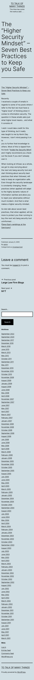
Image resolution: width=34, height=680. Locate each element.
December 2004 (7, 498)
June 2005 (5, 480)
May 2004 (5, 520)
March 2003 (6, 564)
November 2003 (7, 539)
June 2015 (5, 349)
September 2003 (7, 545)
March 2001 (5, 638)
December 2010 (7, 368)
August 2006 (6, 436)
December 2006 (7, 424)
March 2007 (6, 415)
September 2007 (7, 402)
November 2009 (7, 377)
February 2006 (7, 455)
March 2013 (5, 352)
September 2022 (7, 334)
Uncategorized (17, 247)
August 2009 (6, 380)
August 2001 (6, 623)
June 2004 (5, 517)
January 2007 (6, 421)
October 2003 (6, 542)
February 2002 (7, 604)
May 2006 (5, 446)
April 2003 (5, 561)
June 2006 (5, 443)
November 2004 (7, 502)
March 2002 (6, 601)
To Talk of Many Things (15, 667)
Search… (4, 309)
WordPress (21, 672)
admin (6, 244)
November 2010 (7, 371)
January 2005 (6, 495)
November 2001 (7, 613)
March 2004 (6, 526)
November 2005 (7, 464)
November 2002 (7, 576)
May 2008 (5, 393)
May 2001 (5, 632)
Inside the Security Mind (20, 150)
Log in (3, 647)
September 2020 (7, 337)
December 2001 (7, 610)
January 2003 (6, 570)
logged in (16, 265)
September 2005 (7, 471)
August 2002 (6, 585)
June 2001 (5, 629)
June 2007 (5, 405)
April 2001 (5, 635)
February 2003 (7, 567)
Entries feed (6, 650)
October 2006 (6, 430)
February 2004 (7, 529)
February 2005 (7, 492)
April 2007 (5, 411)
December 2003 (7, 536)
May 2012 (5, 356)
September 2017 (7, 340)
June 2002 (5, 592)
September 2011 (7, 362)
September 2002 (7, 582)
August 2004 (6, 511)
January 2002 (6, 607)
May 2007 (5, 408)
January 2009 (6, 384)
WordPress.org (7, 657)
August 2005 (6, 474)
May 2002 (5, 595)
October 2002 (6, 579)
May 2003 (5, 557)
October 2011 (6, 359)
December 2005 (7, 461)
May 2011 (5, 365)
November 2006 (7, 427)
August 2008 (6, 387)
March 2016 (5, 346)
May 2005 (5, 483)
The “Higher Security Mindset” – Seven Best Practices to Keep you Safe (15, 90)
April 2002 (5, 598)
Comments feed (7, 653)
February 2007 (7, 418)
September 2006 (7, 433)
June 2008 (5, 390)
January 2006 (6, 458)
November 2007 (7, 399)
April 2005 (5, 486)
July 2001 (5, 626)
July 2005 (5, 477)
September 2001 (7, 620)
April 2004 (5, 523)
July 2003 (5, 551)
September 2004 (7, 508)
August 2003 (6, 548)
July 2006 (5, 439)
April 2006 (5, 449)
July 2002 (5, 589)
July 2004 (5, 514)
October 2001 (6, 616)
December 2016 (7, 343)
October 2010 (6, 374)
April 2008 (5, 396)
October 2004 (6, 505)
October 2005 (6, 467)
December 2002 (7, 573)
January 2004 (6, 533)
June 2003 (5, 554)
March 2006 (6, 452)
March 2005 (6, 489)
